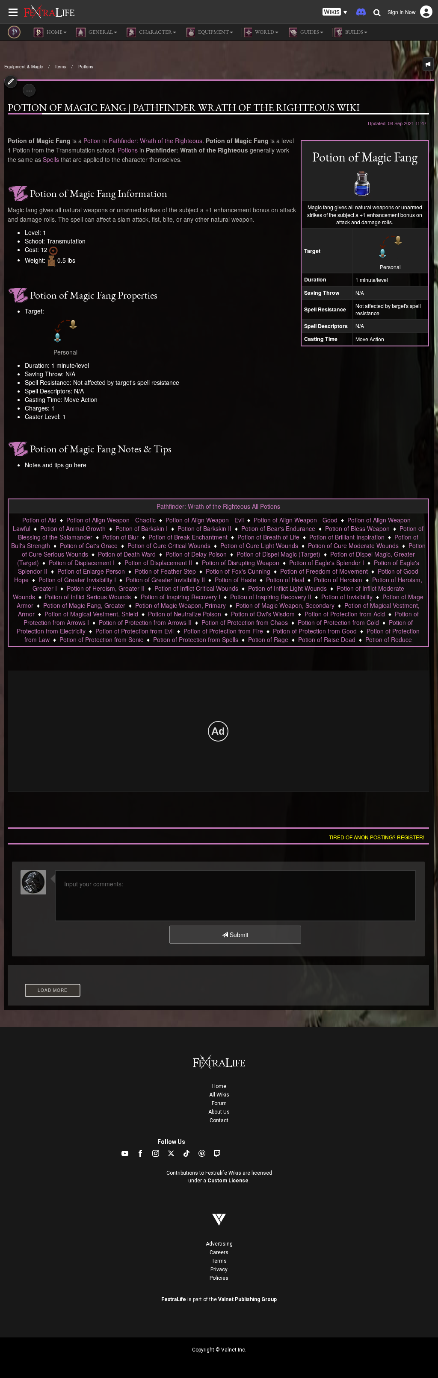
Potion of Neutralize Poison (184, 614)
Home (219, 1086)
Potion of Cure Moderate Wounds (353, 545)
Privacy (219, 1269)
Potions (85, 67)
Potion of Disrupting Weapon (240, 562)
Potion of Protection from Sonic (101, 639)
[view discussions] (428, 64)
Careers (219, 1252)
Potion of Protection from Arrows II (145, 622)
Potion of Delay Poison (196, 554)
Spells (51, 159)
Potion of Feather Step (165, 571)
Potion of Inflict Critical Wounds (196, 588)
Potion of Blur (120, 537)
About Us (219, 1112)
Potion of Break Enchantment (188, 537)
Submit (238, 934)
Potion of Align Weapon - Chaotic (111, 520)
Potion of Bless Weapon (357, 528)
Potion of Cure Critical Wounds (168, 545)
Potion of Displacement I (82, 562)
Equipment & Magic (23, 67)
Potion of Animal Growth (73, 528)
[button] (335, 12)
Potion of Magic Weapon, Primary (180, 605)
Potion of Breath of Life (268, 537)
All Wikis (219, 1095)
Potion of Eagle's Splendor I (326, 562)
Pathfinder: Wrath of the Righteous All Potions (218, 506)
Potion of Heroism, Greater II (106, 588)
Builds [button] (353, 32)
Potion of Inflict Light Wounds (287, 588)
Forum (219, 1103)
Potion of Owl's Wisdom (263, 614)
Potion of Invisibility (347, 596)
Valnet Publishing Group (247, 1299)
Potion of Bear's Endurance (278, 528)
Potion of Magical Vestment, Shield (91, 614)
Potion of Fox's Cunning (238, 571)
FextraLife (173, 1299)
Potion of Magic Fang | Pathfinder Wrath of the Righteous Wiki (184, 107)
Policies (219, 1278)
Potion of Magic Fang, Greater (84, 605)
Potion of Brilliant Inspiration (347, 537)
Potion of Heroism (338, 579)
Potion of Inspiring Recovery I (180, 596)
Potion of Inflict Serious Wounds (88, 596)
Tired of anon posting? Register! (376, 837)
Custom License (228, 1181)
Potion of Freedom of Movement (324, 571)
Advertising (219, 1244)
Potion (92, 140)
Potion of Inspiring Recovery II (270, 596)
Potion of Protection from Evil (134, 631)
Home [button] (54, 32)
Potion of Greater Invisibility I (77, 579)
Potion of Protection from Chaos (244, 622)
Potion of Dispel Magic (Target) (278, 554)
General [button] (100, 32)
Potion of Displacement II (158, 562)
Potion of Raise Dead (326, 639)
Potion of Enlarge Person (91, 571)
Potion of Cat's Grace (89, 545)
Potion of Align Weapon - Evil (205, 520)
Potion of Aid (39, 520)
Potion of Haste (235, 579)
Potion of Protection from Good (315, 631)
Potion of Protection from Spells (195, 639)
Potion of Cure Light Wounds (259, 545)
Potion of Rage (268, 639)
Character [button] (155, 32)
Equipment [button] (213, 32)
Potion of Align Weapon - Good (295, 520)
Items (60, 67)
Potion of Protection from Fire (223, 631)
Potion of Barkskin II (204, 528)
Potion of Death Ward (127, 554)
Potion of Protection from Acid (345, 614)
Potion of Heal (285, 579)
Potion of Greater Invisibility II (165, 579)
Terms (219, 1261)
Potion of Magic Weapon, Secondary (285, 605)
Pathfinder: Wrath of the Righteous (155, 140)
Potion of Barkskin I (141, 528)
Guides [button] (309, 32)
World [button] (264, 32)
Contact (219, 1120)
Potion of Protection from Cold (338, 622)
